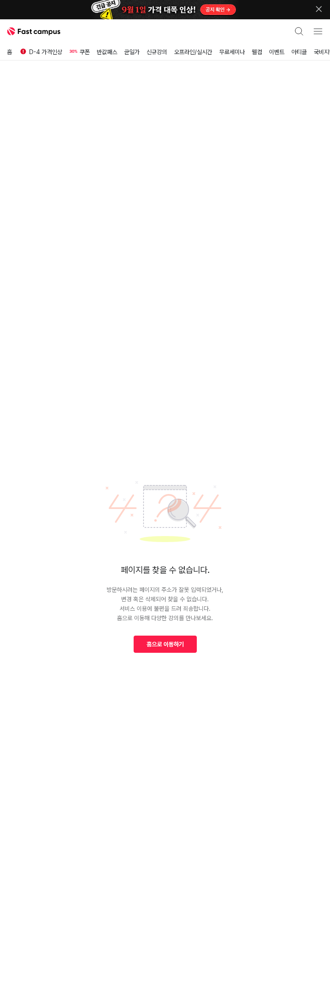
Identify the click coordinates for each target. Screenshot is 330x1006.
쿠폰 (84, 51)
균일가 (132, 51)
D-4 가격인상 (45, 51)
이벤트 (276, 51)
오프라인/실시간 (193, 51)
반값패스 (107, 51)
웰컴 (257, 51)
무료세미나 (232, 51)
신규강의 (157, 51)
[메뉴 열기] (318, 31)
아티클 (299, 51)
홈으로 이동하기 (165, 644)
